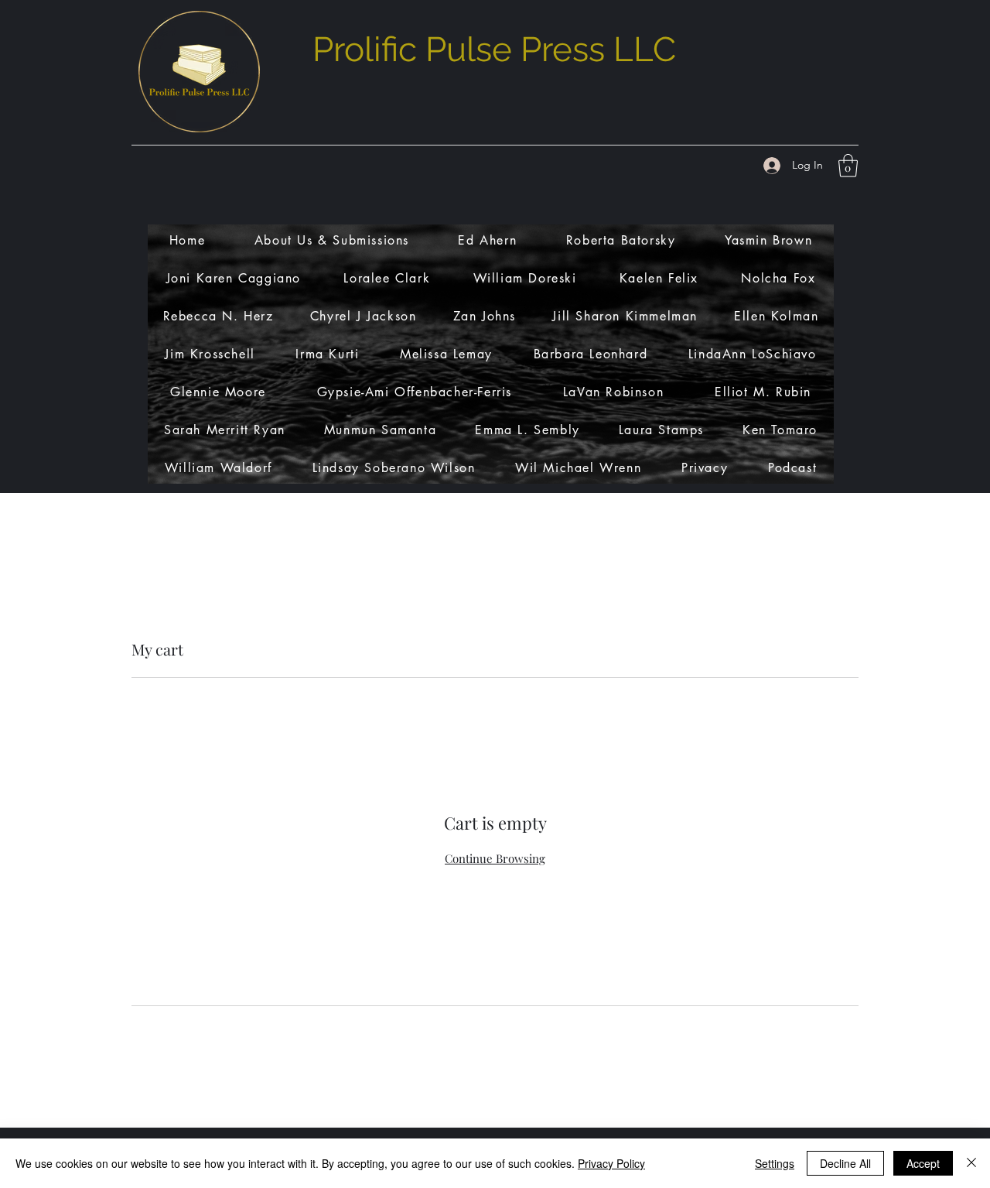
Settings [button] (774, 1163)
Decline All (845, 1163)
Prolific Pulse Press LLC (494, 49)
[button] (848, 165)
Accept (923, 1163)
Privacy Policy (611, 1163)
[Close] (971, 1163)
